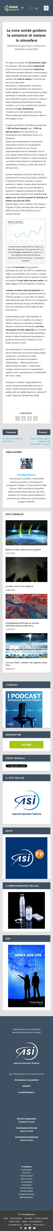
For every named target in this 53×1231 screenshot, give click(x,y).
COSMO (24, 1222)
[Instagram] (30, 1228)
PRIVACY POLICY (38, 1225)
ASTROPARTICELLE (15, 1225)
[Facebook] (21, 1228)
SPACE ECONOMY (16, 1218)
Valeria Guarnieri (26, 1140)
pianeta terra (40, 45)
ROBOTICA (27, 1225)
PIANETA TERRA (14, 1222)
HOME (6, 1218)
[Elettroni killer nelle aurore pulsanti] (26, 532)
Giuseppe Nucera (25, 45)
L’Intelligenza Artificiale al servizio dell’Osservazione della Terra (22, 624)
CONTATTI (26, 1086)
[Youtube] (34, 1228)
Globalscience (30, 1214)
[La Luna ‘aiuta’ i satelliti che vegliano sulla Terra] (26, 645)
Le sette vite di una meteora (19, 586)
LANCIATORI (28, 1218)
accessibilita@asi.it (26, 1092)
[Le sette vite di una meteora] (26, 569)
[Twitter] (25, 1228)
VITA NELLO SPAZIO (41, 1218)
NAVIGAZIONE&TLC (36, 1222)
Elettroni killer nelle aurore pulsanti (23, 549)
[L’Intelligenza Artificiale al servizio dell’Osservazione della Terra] (26, 606)
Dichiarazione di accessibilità (27, 1080)
